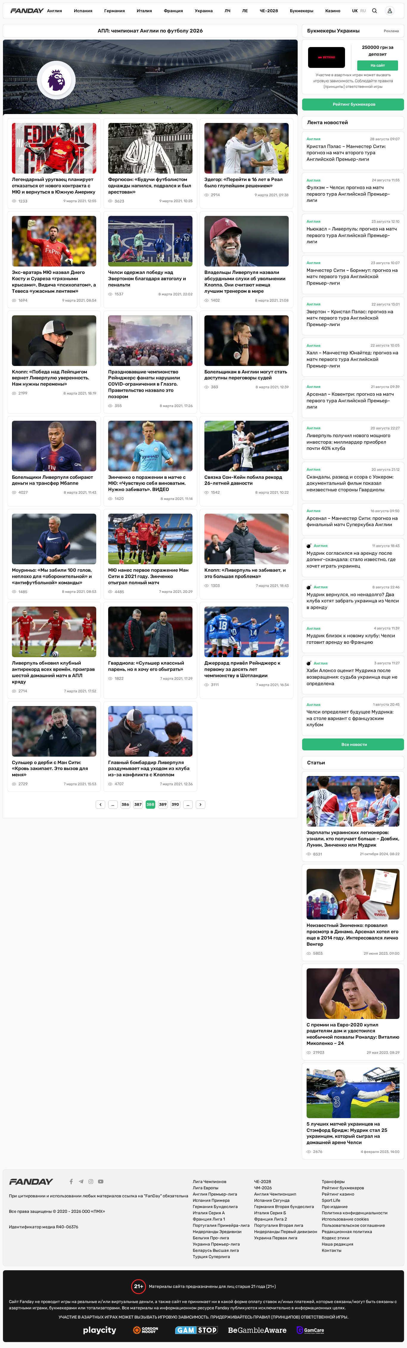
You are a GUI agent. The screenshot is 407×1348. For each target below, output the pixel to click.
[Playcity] (99, 1331)
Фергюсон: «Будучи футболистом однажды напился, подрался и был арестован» (149, 186)
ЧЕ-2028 (269, 10)
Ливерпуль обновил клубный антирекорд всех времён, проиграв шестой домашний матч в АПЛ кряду (53, 672)
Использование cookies (345, 1219)
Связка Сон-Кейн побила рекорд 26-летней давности (243, 480)
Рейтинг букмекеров (354, 104)
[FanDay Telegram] (81, 1182)
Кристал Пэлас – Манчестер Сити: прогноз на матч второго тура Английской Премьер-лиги (346, 153)
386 (125, 804)
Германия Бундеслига (215, 1206)
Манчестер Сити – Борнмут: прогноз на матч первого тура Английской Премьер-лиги (352, 276)
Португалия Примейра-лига (221, 1225)
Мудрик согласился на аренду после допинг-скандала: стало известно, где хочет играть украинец (351, 559)
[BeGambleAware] (257, 1331)
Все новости (354, 744)
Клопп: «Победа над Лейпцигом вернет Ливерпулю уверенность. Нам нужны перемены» (50, 378)
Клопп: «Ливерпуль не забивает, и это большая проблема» (245, 573)
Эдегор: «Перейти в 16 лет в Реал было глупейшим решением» (243, 182)
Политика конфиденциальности (355, 1212)
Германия (114, 10)
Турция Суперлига (211, 1256)
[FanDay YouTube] (100, 1182)
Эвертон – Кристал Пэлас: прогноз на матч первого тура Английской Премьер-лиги (350, 318)
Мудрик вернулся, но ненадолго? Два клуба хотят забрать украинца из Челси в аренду (353, 601)
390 (175, 804)
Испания (83, 10)
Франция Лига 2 (270, 1219)
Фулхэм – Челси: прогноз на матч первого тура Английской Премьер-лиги (348, 194)
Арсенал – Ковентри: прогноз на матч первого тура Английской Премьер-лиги (350, 400)
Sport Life (331, 1200)
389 (163, 804)
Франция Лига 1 (209, 1219)
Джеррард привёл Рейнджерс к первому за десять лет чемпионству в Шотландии (242, 669)
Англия (54, 10)
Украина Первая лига (275, 1238)
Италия (144, 10)
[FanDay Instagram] (91, 1182)
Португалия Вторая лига (278, 1225)
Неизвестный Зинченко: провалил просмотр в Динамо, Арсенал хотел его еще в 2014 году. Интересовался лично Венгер (352, 934)
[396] (200, 804)
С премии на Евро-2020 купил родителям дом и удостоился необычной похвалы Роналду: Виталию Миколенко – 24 (353, 1034)
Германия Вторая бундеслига (284, 1206)
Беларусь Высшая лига (216, 1250)
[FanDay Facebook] (71, 1182)
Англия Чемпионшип (275, 1194)
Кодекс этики (335, 1238)
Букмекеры (301, 10)
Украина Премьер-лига (216, 1244)
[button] (374, 10)
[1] (100, 804)
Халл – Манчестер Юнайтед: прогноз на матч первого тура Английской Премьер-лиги (352, 359)
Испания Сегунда (272, 1200)
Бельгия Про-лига (211, 1238)
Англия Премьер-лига (215, 1194)
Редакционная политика (347, 1231)
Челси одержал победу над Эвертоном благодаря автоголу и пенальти (147, 278)
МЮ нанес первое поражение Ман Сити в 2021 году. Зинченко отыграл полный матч (148, 576)
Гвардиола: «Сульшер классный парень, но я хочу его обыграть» (146, 666)
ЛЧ (227, 10)
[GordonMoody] (145, 1331)
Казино (332, 10)
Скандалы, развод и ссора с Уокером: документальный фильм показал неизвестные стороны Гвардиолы (350, 483)
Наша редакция (337, 1244)
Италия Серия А (209, 1212)
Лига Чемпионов (209, 1181)
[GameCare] (310, 1331)
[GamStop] (196, 1331)
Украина (204, 10)
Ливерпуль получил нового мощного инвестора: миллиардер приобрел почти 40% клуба (348, 442)
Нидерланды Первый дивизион (285, 1231)
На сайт (378, 65)
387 (138, 804)
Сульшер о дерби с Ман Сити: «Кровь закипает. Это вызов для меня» (50, 769)
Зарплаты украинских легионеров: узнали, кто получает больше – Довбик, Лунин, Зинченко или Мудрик (353, 839)
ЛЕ (245, 10)
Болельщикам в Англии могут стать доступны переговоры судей (245, 375)
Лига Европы (205, 1187)
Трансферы (333, 1181)
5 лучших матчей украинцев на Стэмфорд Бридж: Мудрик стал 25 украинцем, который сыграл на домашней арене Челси (347, 1133)
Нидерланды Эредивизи (217, 1231)
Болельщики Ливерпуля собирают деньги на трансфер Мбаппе (52, 480)
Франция (173, 10)
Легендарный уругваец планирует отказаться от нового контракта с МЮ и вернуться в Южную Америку (53, 186)
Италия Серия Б (270, 1212)
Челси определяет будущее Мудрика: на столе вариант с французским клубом (350, 718)
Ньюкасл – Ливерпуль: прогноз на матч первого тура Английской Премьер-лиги (352, 235)
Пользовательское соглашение (353, 1225)
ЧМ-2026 (263, 1187)
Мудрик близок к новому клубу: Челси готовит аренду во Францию (351, 639)
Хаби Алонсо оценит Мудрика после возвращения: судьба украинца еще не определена (352, 677)
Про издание (335, 1206)
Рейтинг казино (338, 1194)
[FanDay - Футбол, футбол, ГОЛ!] (27, 10)
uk (355, 10)
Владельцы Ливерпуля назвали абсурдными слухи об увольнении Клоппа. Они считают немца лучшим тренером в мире (244, 281)
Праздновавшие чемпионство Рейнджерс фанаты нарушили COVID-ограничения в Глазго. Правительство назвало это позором (144, 384)
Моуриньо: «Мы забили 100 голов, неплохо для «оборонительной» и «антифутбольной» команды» (52, 576)
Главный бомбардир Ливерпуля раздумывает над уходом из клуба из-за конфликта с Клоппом (148, 769)
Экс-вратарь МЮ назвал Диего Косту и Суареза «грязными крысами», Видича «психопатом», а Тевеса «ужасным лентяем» (54, 281)
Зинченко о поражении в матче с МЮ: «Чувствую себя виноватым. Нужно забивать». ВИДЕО (147, 483)
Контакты (331, 1250)
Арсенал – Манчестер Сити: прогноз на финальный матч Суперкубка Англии (352, 521)
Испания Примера (211, 1200)
